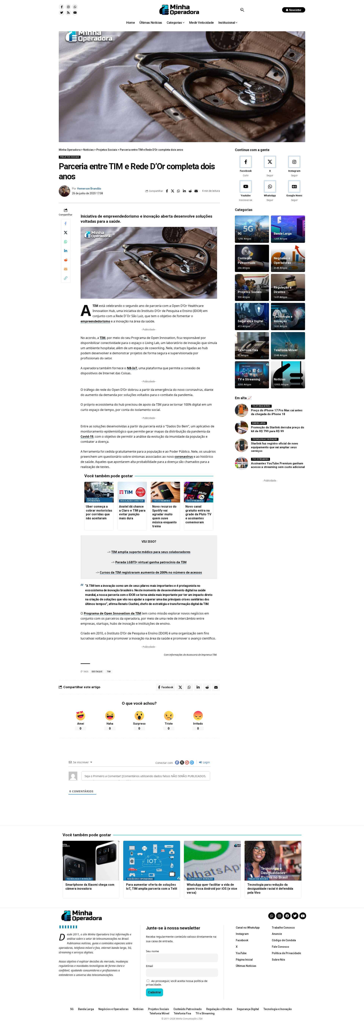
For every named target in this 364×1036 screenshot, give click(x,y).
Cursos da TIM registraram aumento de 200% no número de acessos (151, 572)
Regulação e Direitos (131, 501)
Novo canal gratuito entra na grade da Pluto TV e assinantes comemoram (198, 514)
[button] (242, 10)
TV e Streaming (162, 501)
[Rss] (68, 13)
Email (149, 966)
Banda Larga (283, 233)
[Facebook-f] (61, 7)
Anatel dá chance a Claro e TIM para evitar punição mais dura (132, 512)
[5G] (252, 229)
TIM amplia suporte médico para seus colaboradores (150, 552)
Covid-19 (87, 436)
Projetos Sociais (69, 157)
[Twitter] (61, 13)
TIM (102, 338)
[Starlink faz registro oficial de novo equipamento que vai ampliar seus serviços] (241, 445)
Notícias (280, 379)
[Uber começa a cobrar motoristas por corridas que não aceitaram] (99, 492)
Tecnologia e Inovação (264, 439)
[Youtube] (75, 13)
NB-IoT (132, 368)
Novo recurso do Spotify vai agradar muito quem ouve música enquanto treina (164, 516)
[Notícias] (288, 375)
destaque (97, 672)
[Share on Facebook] (166, 191)
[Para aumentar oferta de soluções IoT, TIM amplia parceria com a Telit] (151, 861)
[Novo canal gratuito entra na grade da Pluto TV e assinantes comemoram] (198, 492)
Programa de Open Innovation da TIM (112, 613)
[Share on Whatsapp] (178, 191)
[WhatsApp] (270, 191)
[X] (270, 166)
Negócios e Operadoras (93, 500)
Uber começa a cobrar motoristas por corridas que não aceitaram (99, 512)
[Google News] (294, 191)
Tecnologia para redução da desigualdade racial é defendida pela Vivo (270, 888)
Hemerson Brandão (89, 188)
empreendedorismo (95, 321)
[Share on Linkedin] (184, 191)
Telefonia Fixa (248, 350)
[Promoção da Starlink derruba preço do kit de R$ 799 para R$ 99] (241, 427)
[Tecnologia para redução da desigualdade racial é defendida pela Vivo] (273, 861)
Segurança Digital (250, 321)
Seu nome (152, 951)
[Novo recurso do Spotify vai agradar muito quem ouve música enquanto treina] (165, 492)
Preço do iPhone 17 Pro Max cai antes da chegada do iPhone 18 (276, 412)
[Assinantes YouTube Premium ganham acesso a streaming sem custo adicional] (241, 463)
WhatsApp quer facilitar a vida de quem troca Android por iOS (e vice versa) (212, 888)
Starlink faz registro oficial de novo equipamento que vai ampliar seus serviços (274, 447)
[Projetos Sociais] (252, 287)
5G (240, 233)
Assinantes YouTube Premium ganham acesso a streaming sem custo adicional (278, 465)
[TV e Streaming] (252, 375)
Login (206, 762)
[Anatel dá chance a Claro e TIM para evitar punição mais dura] (132, 492)
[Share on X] (172, 191)
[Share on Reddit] (190, 191)
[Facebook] (245, 166)
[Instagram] (68, 7)
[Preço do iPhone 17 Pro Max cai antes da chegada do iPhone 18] (241, 410)
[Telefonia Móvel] (288, 345)
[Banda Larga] (288, 229)
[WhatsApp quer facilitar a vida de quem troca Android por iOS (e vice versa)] (212, 861)
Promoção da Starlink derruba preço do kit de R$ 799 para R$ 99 (277, 429)
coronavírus (184, 457)
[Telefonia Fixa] (252, 345)
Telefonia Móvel (285, 350)
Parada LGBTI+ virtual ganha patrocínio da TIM (151, 562)
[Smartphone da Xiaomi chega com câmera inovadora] (91, 861)
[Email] (196, 191)
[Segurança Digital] (252, 316)
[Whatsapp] (75, 7)
